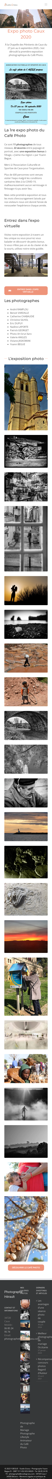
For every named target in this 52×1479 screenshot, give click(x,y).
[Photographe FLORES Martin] (26, 1034)
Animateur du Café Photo (26, 1444)
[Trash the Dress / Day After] (25, 1409)
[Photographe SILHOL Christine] (26, 397)
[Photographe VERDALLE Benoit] (26, 590)
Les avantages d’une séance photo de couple (42, 1311)
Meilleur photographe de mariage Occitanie (42, 1340)
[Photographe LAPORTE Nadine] (26, 936)
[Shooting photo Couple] (25, 1356)
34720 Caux (40, 1474)
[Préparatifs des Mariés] (25, 1388)
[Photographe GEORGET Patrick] (26, 486)
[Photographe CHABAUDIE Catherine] (26, 725)
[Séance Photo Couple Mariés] (25, 1398)
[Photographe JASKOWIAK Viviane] (26, 1104)
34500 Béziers (12, 1476)
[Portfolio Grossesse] (25, 1304)
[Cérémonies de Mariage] (25, 1314)
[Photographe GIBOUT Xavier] (26, 862)
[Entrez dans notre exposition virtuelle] (26, 254)
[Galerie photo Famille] (25, 1335)
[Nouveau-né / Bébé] (25, 1346)
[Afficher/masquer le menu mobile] (46, 4)
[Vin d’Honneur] (25, 1367)
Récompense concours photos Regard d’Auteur (42, 1366)
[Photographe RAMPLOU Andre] (26, 792)
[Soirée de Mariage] (25, 1377)
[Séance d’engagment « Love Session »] (25, 1325)
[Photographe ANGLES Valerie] (26, 1177)
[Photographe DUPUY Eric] (26, 658)
